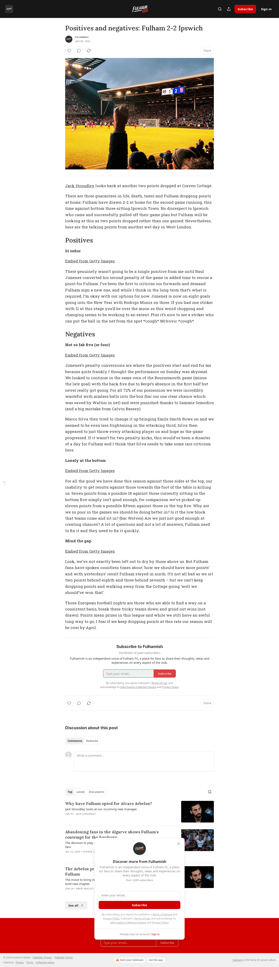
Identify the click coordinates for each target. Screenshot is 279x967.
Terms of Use (142, 918)
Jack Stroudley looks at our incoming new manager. (101, 809)
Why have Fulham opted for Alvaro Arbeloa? (108, 803)
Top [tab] (70, 792)
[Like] (69, 51)
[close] (178, 843)
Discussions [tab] (96, 792)
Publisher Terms (63, 957)
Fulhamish (81, 37)
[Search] (220, 9)
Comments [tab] (75, 741)
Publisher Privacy (42, 957)
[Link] (59, 240)
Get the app (156, 960)
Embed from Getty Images (90, 260)
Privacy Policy (111, 918)
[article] (139, 811)
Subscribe (245, 9)
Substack (237, 960)
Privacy (20, 962)
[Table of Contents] (4, 484)
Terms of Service (162, 914)
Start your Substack (131, 960)
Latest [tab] (80, 792)
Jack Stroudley (79, 185)
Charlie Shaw (91, 851)
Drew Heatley (85, 888)
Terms (29, 962)
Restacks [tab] (92, 741)
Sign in (266, 9)
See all (73, 905)
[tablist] (82, 741)
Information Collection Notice (128, 922)
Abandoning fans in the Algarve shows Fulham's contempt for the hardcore (111, 834)
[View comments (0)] (79, 51)
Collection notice (45, 962)
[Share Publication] (229, 9)
